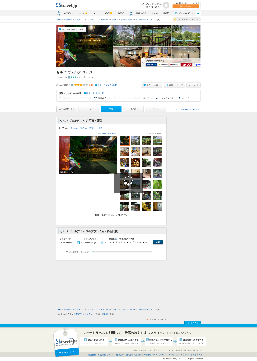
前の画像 (102, 133)
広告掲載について (106, 354)
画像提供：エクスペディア (132, 27)
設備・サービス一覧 (95, 93)
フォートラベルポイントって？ (188, 19)
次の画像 (111, 133)
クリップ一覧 (193, 85)
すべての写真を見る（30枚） (73, 29)
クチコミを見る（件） (108, 85)
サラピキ (115, 19)
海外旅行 (67, 19)
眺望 (102, 128)
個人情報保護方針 (133, 354)
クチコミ (89, 109)
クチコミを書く (153, 85)
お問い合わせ (190, 354)
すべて (64, 128)
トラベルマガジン (185, 13)
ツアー (96, 13)
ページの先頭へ (193, 322)
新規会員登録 (185, 6)
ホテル (82, 13)
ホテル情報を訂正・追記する (188, 109)
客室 (84, 128)
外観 (74, 128)
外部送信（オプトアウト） (155, 354)
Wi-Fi (107, 13)
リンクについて (175, 354)
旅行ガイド (68, 13)
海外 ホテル (77, 19)
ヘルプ (201, 354)
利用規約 (120, 354)
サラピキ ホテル (127, 19)
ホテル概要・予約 (67, 109)
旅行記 (121, 13)
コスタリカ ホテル (102, 19)
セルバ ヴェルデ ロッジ (144, 19)
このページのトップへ (157, 319)
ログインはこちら (154, 6)
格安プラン (80, 314)
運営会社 (92, 354)
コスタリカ (88, 19)
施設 (93, 128)
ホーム (59, 19)
